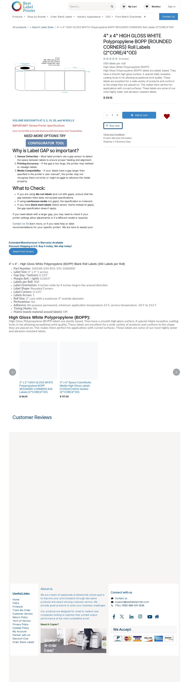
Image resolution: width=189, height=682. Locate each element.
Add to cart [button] (141, 115)
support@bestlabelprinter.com (132, 601)
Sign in (171, 6)
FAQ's (16, 603)
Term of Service (22, 620)
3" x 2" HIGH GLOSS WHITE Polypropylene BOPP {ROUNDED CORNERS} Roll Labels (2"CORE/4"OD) (31, 387)
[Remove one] (106, 115)
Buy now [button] (114, 125)
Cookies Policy (21, 627)
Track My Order (22, 610)
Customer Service (23, 613)
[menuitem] (18, 17)
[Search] (112, 6)
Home (16, 599)
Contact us (121, 598)
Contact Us (19, 223)
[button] (166, 115)
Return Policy (20, 617)
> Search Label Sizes (41, 27)
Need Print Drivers (23, 251)
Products (18, 606)
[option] (94, 372)
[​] (157, 616)
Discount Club (20, 638)
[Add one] (118, 115)
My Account (19, 631)
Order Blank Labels (23, 642)
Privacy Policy (20, 624)
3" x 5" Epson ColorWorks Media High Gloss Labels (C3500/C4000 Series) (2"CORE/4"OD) (71, 387)
